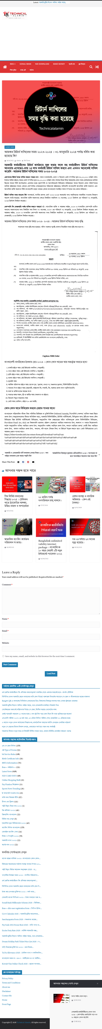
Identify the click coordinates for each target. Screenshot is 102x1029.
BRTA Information (9, 763)
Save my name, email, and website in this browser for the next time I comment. (40, 656)
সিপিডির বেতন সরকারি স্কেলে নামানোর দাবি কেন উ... (21, 886)
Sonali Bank (25, 64)
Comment (7, 585)
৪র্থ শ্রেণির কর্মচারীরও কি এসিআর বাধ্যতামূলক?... (19, 881)
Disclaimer (6, 991)
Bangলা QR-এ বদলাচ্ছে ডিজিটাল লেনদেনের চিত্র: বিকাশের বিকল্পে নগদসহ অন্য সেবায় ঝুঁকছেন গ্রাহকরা (39, 701)
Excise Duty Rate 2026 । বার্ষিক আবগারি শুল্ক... (20, 931)
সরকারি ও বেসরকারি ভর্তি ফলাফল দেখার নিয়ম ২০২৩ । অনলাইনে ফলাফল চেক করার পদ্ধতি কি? (26, 454)
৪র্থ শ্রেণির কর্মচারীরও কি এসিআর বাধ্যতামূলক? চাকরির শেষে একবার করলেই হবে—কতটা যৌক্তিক (37, 692)
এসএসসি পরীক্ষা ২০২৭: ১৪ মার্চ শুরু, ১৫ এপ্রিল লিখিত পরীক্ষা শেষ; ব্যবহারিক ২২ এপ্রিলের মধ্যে (36, 718)
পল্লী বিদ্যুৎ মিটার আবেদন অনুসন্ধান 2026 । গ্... (19, 870)
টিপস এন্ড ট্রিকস (8, 802)
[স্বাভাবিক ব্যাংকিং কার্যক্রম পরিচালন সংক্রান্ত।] (17, 520)
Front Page (6, 1004)
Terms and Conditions (11, 983)
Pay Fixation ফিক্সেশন (10, 785)
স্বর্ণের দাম (72, 64)
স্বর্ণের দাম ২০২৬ (8, 845)
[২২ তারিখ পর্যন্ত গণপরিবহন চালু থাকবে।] (51, 478)
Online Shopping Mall (11, 780)
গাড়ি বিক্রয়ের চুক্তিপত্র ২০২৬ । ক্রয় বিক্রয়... (17, 947)
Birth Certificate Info (10, 759)
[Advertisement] (51, 41)
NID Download (42, 64)
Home (4, 1000)
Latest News (9, 147)
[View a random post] (97, 67)
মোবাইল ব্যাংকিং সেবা (10, 832)
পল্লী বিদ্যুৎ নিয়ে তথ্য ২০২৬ (12, 806)
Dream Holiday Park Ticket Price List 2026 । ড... (21, 942)
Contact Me (7, 996)
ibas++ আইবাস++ (9, 767)
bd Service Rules (8, 754)
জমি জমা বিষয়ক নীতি (10, 797)
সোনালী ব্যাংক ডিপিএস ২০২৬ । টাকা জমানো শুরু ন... (21, 897)
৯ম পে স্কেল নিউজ (8, 746)
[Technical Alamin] (5, 67)
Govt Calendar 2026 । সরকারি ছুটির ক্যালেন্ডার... (20, 914)
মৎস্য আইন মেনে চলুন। (79, 996)
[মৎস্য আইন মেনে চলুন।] (61, 995)
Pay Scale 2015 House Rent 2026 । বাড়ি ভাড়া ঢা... (21, 925)
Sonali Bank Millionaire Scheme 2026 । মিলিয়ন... (21, 903)
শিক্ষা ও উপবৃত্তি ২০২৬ (10, 836)
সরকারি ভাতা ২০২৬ (9, 840)
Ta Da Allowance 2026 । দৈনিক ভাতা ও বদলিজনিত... (22, 953)
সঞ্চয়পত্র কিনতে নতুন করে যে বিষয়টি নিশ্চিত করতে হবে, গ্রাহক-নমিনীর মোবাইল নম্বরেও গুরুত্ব (36, 731)
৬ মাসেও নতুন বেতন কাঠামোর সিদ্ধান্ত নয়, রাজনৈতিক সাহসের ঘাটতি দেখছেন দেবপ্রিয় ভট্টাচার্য (36, 723)
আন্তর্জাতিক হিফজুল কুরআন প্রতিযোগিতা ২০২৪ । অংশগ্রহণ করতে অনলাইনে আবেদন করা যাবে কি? (74, 454)
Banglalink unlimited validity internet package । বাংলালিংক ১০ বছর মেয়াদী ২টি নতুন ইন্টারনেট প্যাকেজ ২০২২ (50, 547)
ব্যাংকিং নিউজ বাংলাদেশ (11, 828)
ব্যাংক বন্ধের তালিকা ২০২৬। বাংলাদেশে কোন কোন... (21, 858)
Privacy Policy (7, 979)
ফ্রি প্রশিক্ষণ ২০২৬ (8, 810)
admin (18, 160)
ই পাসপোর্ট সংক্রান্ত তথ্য (10, 793)
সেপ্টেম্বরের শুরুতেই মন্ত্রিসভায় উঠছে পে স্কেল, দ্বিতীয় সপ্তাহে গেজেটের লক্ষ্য (29, 710)
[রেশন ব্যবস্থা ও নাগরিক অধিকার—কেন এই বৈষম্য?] (85, 478)
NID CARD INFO (9, 776)
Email (5, 631)
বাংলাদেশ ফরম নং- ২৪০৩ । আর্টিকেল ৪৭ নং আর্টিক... (21, 958)
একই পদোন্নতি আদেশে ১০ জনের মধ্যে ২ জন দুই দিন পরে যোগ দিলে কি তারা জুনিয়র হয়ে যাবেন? (37, 714)
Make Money (59, 64)
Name (5, 619)
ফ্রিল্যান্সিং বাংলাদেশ (9, 815)
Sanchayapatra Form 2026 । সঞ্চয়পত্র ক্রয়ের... (20, 920)
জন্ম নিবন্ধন (82, 64)
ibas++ (13, 64)
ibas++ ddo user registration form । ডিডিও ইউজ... (22, 908)
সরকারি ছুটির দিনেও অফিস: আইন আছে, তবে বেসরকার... (23, 936)
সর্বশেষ (31, 70)
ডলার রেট (23, 70)
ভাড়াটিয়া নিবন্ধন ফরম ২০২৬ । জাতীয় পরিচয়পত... (20, 875)
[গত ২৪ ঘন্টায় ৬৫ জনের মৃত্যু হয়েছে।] (85, 520)
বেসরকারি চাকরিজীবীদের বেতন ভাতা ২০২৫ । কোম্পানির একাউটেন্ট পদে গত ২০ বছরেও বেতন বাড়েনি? (84, 1014)
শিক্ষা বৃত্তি (13, 70)
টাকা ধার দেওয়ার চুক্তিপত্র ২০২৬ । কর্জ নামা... (19, 892)
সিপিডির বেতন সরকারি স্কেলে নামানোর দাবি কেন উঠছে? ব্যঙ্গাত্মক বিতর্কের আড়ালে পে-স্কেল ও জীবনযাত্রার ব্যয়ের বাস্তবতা (46, 697)
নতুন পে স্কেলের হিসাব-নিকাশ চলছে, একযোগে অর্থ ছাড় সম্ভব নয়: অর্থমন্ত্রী (28, 727)
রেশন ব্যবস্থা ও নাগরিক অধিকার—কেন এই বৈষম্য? (83, 499)
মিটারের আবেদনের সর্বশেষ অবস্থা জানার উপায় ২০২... (21, 864)
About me (6, 987)
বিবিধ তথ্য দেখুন (8, 819)
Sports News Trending (11, 789)
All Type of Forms (9, 750)
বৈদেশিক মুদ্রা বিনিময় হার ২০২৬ (14, 823)
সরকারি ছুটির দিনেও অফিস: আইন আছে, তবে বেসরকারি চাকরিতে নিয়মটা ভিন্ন (30, 705)
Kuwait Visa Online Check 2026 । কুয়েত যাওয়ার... (21, 964)
